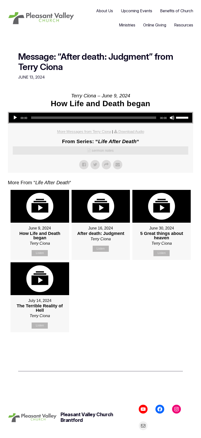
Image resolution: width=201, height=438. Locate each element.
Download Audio (131, 131)
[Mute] (172, 117)
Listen (40, 253)
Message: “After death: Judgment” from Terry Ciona (95, 62)
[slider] (183, 117)
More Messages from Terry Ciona (84, 131)
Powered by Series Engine (175, 344)
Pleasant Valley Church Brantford (87, 417)
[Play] (15, 117)
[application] (100, 118)
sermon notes (103, 150)
